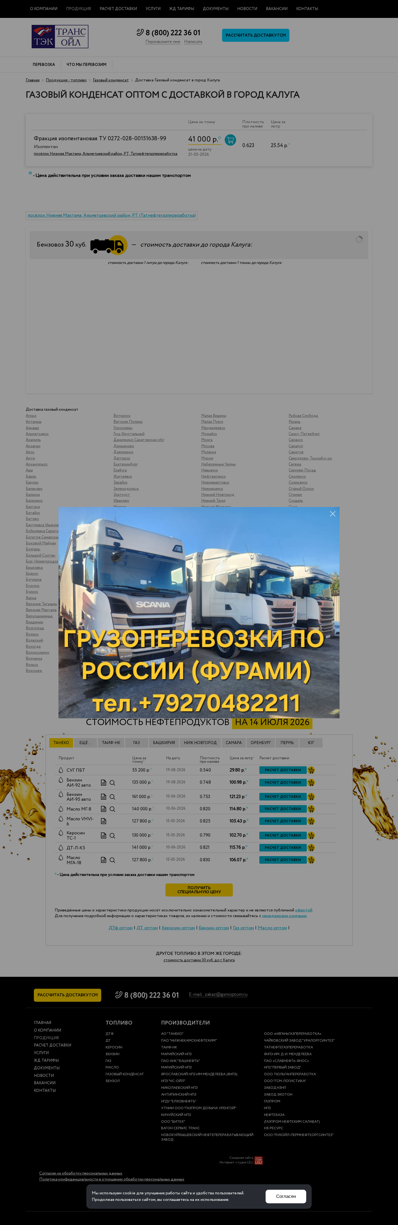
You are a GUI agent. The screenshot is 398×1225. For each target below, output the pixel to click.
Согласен (286, 1196)
